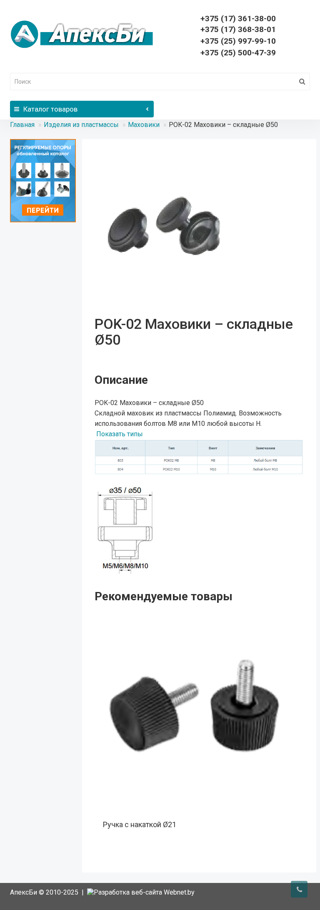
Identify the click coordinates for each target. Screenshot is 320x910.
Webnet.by (179, 892)
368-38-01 (238, 29)
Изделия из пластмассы (81, 125)
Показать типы (119, 434)
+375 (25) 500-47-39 (238, 52)
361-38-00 (238, 18)
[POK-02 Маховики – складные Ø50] (171, 228)
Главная (22, 125)
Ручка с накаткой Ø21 (139, 824)
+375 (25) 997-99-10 (238, 41)
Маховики (144, 125)
